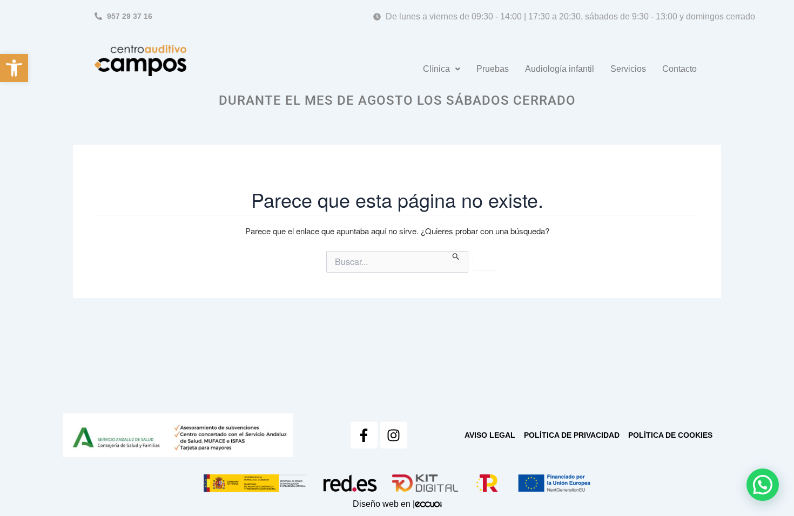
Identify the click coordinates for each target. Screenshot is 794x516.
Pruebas (492, 68)
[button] (14, 68)
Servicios (628, 68)
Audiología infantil (559, 68)
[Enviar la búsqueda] (456, 256)
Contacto (679, 68)
